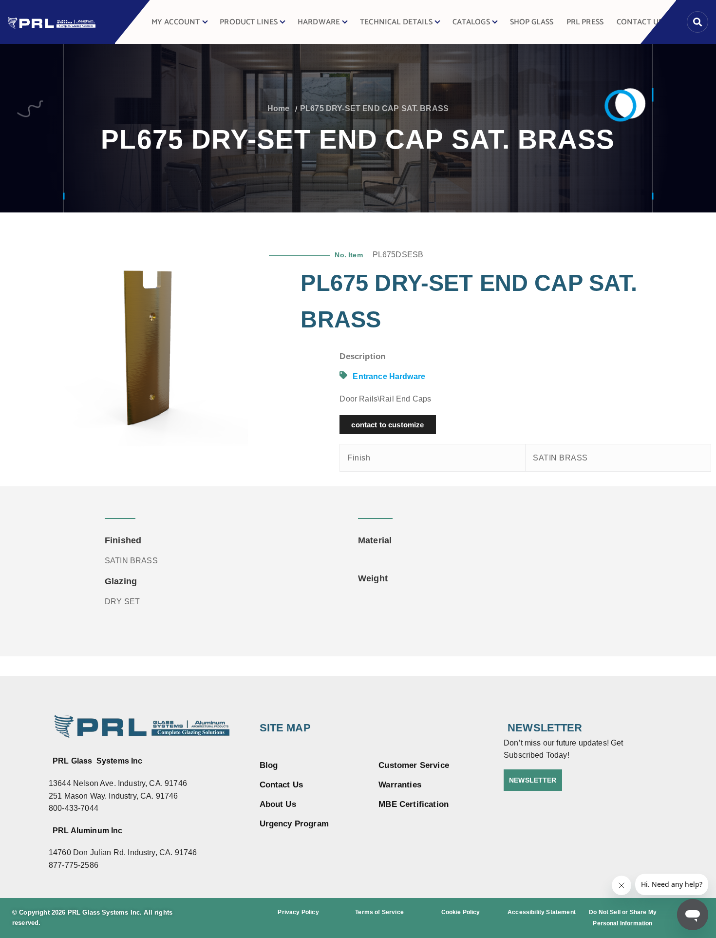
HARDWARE (319, 22)
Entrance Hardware (389, 376)
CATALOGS (471, 22)
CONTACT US (640, 22)
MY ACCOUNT (175, 22)
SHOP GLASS (532, 22)
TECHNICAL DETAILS (396, 22)
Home (278, 108)
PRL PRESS (584, 22)
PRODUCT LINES (249, 22)
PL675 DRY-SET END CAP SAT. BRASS (374, 108)
